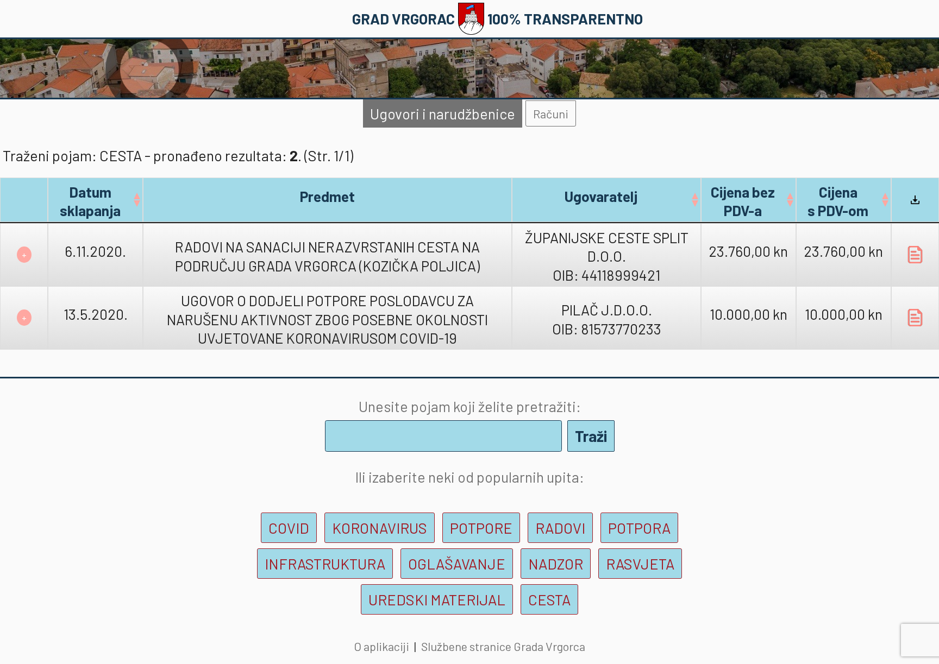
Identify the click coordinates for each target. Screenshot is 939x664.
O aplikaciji (381, 646)
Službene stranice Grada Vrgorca (503, 646)
